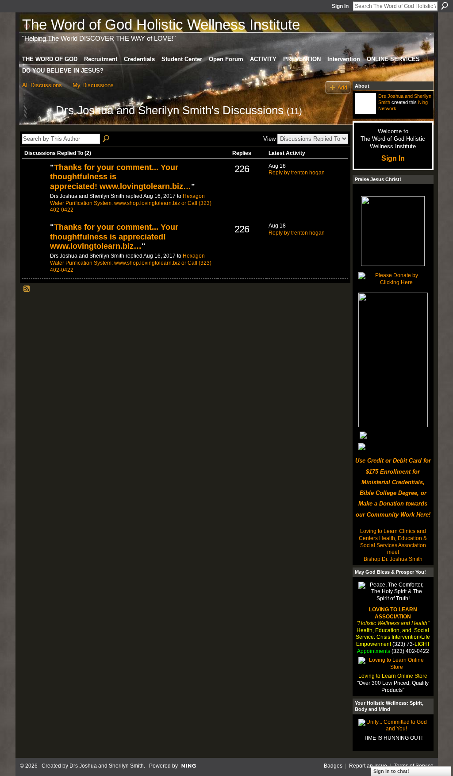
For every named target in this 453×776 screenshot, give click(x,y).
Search (444, 6)
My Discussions (93, 85)
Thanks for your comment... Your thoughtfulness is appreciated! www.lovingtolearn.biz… (114, 237)
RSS (27, 289)
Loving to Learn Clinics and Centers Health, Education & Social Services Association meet (393, 541)
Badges (333, 766)
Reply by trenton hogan (297, 173)
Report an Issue (368, 766)
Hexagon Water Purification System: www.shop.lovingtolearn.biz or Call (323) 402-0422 (130, 203)
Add (342, 87)
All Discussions (42, 85)
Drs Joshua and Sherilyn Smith (106, 766)
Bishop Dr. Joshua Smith (393, 559)
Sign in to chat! (391, 771)
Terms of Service (414, 766)
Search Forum (107, 139)
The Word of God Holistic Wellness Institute (161, 24)
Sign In (340, 6)
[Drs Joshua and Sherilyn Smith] (36, 126)
